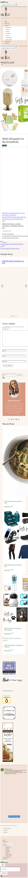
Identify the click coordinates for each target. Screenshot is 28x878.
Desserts (8, 33)
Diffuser (4, 213)
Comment (5, 329)
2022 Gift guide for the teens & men (10, 247)
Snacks (8, 31)
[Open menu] (2, 64)
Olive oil (9, 213)
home (16, 236)
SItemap (5, 830)
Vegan (7, 35)
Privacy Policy (7, 828)
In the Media (7, 41)
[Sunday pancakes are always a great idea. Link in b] (20, 781)
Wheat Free (9, 39)
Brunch (8, 29)
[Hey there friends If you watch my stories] (7, 808)
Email (4, 356)
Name (5, 350)
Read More (8, 506)
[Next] (26, 286)
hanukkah (11, 236)
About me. (7, 23)
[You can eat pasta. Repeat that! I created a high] (20, 808)
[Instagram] (3, 2)
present (11, 238)
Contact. (6, 43)
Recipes (5, 844)
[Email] (5, 2)
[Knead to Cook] (5, 17)
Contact (5, 832)
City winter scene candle (11, 219)
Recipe (4, 145)
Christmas (5, 234)
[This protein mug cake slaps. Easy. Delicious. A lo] (20, 795)
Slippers (13, 213)
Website (5, 361)
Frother (8, 217)
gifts (9, 234)
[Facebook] (1, 862)
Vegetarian (9, 37)
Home (5, 21)
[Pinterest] (4, 2)
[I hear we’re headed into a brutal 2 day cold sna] (7, 795)
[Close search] (3, 865)
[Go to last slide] (2, 286)
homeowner (21, 236)
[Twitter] (1, 2)
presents (16, 238)
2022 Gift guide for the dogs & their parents (12, 243)
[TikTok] (3, 862)
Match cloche (8, 215)
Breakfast (8, 27)
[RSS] (7, 2)
